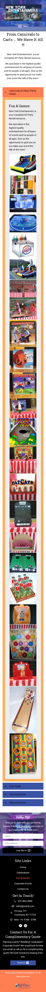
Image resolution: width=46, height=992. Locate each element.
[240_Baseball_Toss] (23, 333)
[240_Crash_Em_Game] (23, 614)
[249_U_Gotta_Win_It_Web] (23, 203)
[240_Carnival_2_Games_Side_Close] (23, 310)
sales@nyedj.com (25, 906)
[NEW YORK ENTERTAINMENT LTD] (23, 164)
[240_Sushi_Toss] (23, 459)
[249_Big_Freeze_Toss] (23, 359)
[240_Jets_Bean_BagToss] (23, 563)
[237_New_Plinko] (23, 516)
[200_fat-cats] (23, 487)
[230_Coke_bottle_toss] (23, 588)
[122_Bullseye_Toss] (23, 753)
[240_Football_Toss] (23, 385)
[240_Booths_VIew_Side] (23, 269)
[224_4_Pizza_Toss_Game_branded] (23, 431)
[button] (23, 92)
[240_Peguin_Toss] (23, 408)
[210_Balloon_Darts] (23, 642)
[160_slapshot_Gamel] (23, 709)
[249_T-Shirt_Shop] (23, 185)
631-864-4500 (25, 901)
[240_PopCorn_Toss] (23, 542)
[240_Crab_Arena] (23, 222)
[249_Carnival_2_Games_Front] (23, 290)
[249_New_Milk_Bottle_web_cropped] (23, 673)
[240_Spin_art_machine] (23, 246)
